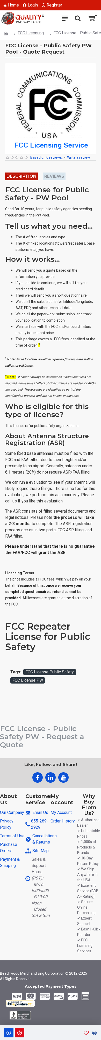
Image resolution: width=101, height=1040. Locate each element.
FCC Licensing (31, 32)
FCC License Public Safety (49, 671)
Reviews (54, 176)
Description (21, 176)
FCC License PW (27, 680)
